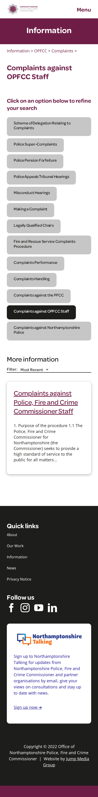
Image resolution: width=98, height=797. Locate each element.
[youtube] (38, 607)
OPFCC (40, 50)
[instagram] (25, 607)
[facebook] (11, 607)
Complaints (62, 50)
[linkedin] (52, 607)
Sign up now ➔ (28, 707)
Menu (84, 9)
